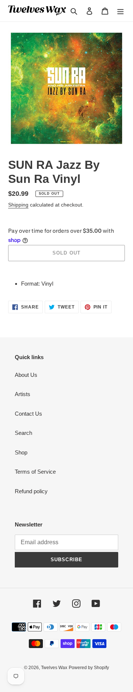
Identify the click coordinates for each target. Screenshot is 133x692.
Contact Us (28, 413)
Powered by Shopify (89, 667)
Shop (21, 452)
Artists (22, 394)
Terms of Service (35, 471)
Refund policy (31, 491)
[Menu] (120, 11)
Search (23, 433)
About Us (26, 375)
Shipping (18, 205)
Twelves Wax (54, 667)
